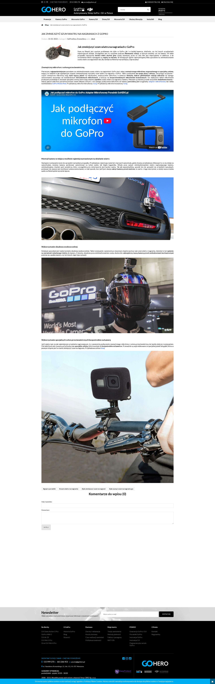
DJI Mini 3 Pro (46, 640)
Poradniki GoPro (136, 634)
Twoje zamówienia (114, 631)
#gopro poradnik (49, 489)
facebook (42, 2)
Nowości (66, 637)
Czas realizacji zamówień (94, 637)
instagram (44, 2)
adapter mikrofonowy (157, 82)
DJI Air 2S (45, 637)
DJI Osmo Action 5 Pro (49, 631)
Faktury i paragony (115, 637)
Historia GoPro (69, 631)
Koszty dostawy (91, 634)
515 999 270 (75, 2)
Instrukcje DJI (135, 640)
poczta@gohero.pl (89, 2)
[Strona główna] (77, 9)
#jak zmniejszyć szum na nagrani (93, 489)
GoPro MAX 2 (46, 634)
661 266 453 (62, 661)
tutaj (95, 84)
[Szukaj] (148, 10)
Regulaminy (156, 634)
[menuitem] (47, 19)
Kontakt (155, 631)
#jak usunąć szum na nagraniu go (121, 489)
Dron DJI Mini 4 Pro (48, 643)
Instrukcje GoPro (136, 637)
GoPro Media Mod (59, 84)
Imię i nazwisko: (46, 502)
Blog (65, 634)
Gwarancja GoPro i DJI (138, 631)
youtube (47, 2)
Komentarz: (45, 510)
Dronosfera (81, 39)
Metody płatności (114, 634)
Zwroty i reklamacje (92, 631)
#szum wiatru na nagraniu (68, 489)
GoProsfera (71, 39)
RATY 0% (111, 640)
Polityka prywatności (93, 640)
